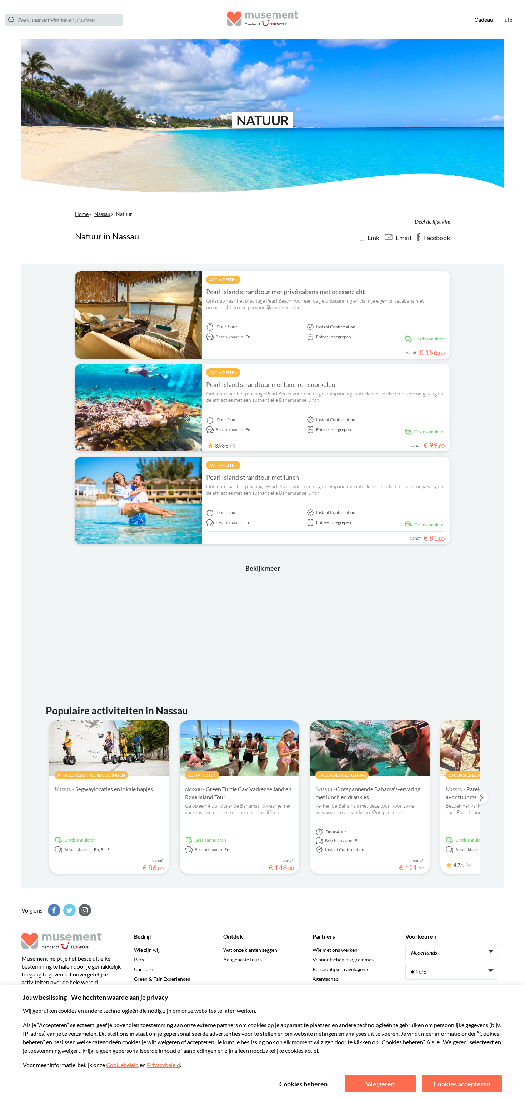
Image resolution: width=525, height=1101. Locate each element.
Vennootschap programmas (343, 959)
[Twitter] (68, 910)
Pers (139, 959)
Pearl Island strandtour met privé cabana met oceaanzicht (285, 292)
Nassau (102, 214)
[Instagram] (84, 910)
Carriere (143, 969)
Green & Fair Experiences (162, 979)
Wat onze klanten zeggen (250, 950)
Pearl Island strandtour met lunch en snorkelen (270, 384)
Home (82, 214)
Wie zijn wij (147, 950)
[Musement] (262, 19)
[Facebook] (53, 910)
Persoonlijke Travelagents (340, 969)
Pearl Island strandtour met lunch (252, 477)
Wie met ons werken (335, 950)
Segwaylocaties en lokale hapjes (104, 789)
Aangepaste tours (242, 959)
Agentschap (325, 979)
